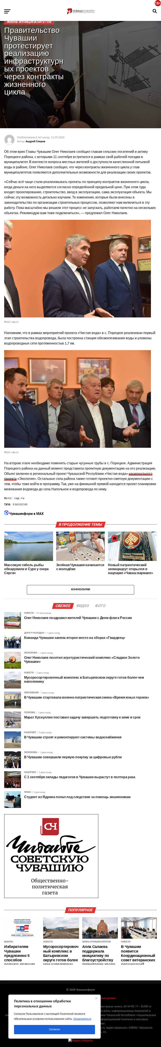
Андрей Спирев (35, 141)
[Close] (96, 998)
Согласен (54, 1029)
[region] (54, 1017)
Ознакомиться (82, 1019)
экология (20, 504)
